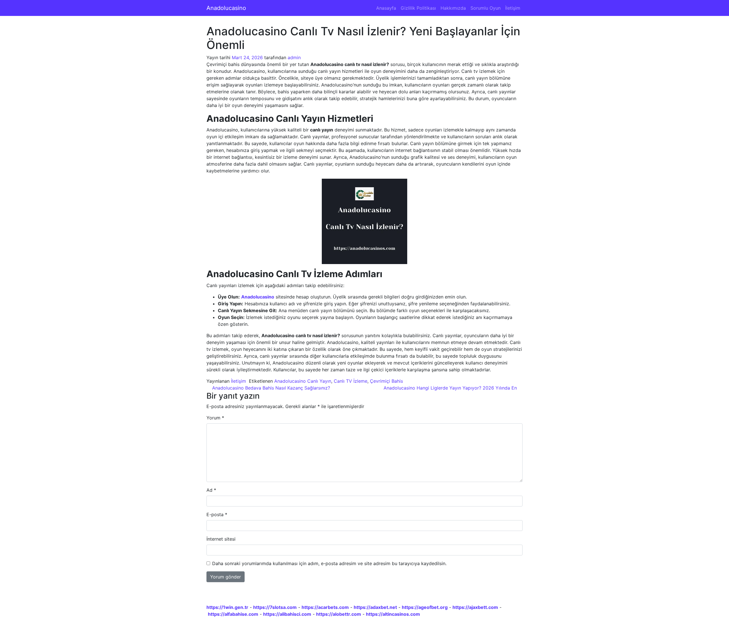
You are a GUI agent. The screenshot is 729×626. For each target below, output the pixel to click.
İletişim (512, 8)
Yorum (215, 418)
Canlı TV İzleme (350, 381)
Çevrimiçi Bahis (386, 381)
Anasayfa (386, 8)
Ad (211, 490)
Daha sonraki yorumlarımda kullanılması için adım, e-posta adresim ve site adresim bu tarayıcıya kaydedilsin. (329, 563)
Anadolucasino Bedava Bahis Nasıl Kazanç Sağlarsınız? (270, 388)
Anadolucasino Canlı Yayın (302, 381)
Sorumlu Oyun (485, 8)
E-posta (216, 514)
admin (294, 57)
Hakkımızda (453, 8)
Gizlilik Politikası (418, 8)
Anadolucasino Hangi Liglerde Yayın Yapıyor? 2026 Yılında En (451, 388)
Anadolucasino (226, 8)
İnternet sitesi (221, 539)
